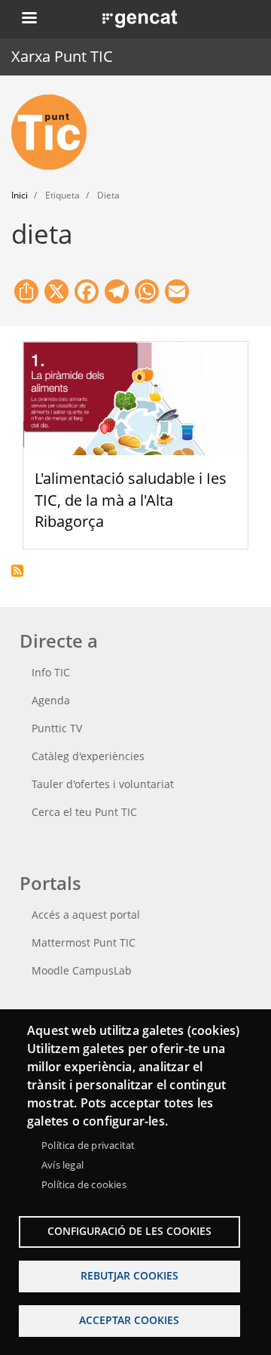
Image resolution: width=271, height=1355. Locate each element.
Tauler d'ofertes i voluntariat (103, 784)
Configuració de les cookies (129, 1231)
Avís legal (62, 1165)
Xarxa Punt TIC (62, 56)
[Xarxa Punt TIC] (55, 132)
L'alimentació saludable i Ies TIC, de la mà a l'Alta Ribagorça (131, 500)
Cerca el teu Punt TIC (84, 812)
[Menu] (28, 19)
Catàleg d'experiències (88, 756)
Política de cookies (83, 1184)
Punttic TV (57, 728)
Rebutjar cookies (129, 1275)
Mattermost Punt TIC (84, 942)
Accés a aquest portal (86, 914)
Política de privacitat (88, 1145)
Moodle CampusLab (82, 970)
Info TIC (51, 672)
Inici (19, 195)
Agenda (51, 700)
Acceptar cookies (129, 1320)
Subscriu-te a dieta (17, 571)
